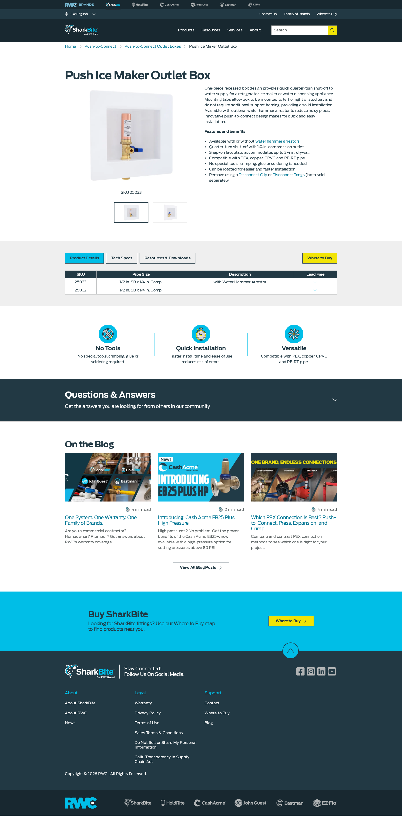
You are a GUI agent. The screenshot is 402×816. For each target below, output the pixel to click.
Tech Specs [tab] (121, 258)
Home (70, 46)
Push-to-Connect (100, 46)
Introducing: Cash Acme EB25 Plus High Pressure (196, 520)
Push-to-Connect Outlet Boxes (152, 46)
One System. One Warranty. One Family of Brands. (101, 520)
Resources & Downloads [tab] (167, 258)
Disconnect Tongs (289, 175)
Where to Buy (288, 621)
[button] (319, 258)
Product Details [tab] (84, 258)
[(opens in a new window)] (140, 4)
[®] (113, 4)
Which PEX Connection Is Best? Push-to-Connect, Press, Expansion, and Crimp (293, 523)
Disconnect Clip (253, 175)
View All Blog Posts (198, 567)
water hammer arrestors (277, 141)
